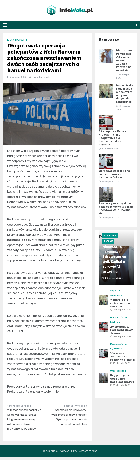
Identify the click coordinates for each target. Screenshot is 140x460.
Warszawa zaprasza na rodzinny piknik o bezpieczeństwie (114, 174)
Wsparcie (115, 290)
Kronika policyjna (17, 39)
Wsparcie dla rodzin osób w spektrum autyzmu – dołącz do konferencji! (124, 93)
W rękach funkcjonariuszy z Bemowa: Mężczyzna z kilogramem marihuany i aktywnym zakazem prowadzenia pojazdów (24, 419)
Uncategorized (118, 370)
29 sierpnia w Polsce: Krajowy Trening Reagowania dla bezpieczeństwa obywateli (113, 138)
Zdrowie (108, 241)
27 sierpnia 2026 (121, 363)
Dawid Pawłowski (41, 77)
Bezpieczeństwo (118, 317)
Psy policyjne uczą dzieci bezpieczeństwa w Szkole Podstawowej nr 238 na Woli (116, 208)
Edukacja (115, 322)
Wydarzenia (110, 235)
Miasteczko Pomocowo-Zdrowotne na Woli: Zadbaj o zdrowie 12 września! (124, 60)
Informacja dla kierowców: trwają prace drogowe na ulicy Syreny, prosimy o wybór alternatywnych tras (68, 417)
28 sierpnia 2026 (122, 309)
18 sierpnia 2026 (121, 385)
